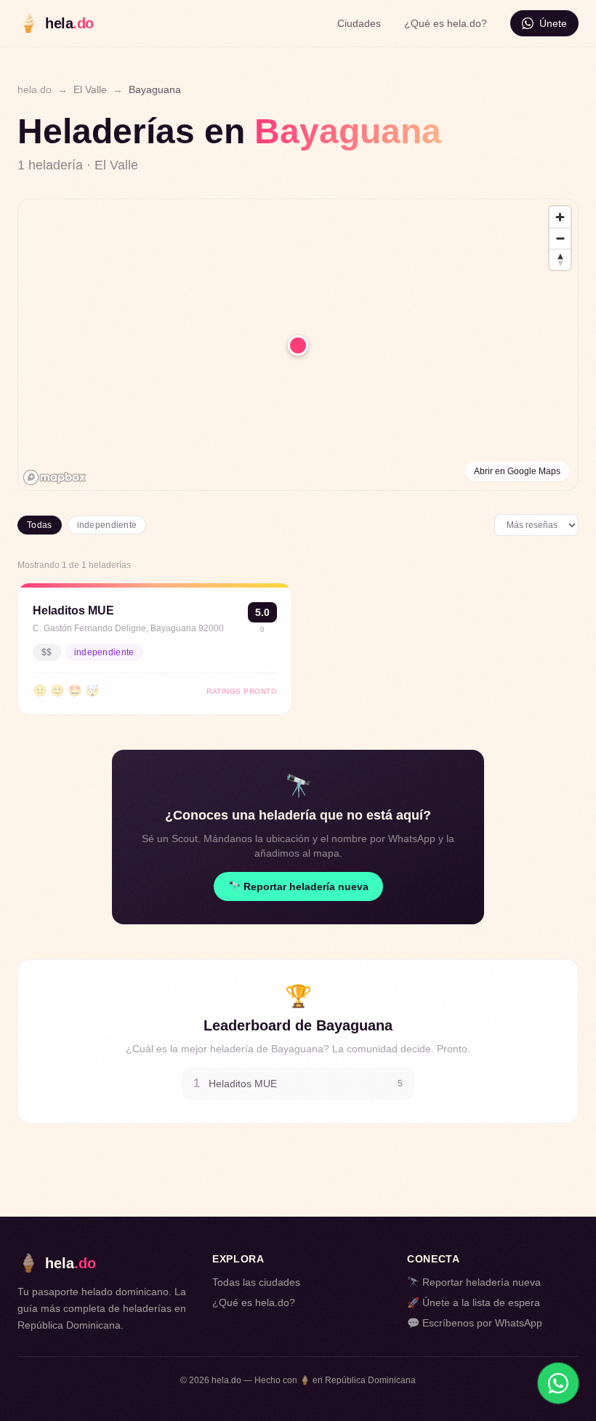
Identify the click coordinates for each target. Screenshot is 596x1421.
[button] (298, 345)
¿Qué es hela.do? (445, 23)
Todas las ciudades (256, 1282)
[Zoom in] (560, 217)
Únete (553, 23)
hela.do (34, 89)
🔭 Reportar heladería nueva (298, 886)
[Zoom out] (560, 238)
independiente (107, 525)
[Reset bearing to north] (560, 259)
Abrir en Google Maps (517, 471)
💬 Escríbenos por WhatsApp (474, 1323)
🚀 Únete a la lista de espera (473, 1302)
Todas (39, 525)
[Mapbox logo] (54, 477)
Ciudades (359, 23)
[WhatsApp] (558, 1383)
